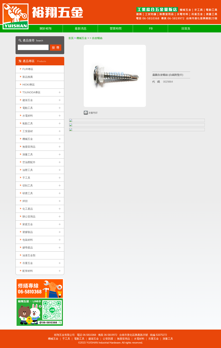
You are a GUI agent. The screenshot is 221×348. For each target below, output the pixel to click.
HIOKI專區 (28, 84)
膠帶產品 (27, 247)
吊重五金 (27, 263)
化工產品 (27, 208)
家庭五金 (27, 224)
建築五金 (27, 100)
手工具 (26, 177)
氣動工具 (27, 123)
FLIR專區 (27, 69)
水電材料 (27, 115)
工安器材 (27, 131)
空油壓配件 (28, 162)
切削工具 (27, 185)
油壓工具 (27, 169)
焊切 (25, 201)
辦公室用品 (28, 216)
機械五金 (27, 138)
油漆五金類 (28, 255)
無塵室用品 (28, 146)
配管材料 (27, 270)
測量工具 (27, 154)
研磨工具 (27, 193)
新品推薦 (27, 76)
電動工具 (27, 107)
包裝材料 (27, 239)
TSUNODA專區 (31, 92)
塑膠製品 (27, 232)
